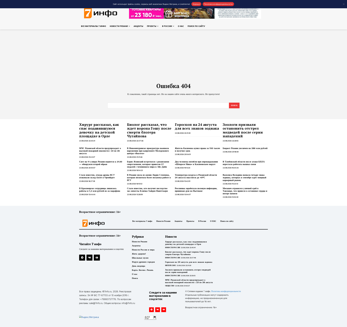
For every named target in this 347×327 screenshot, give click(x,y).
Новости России (172, 248)
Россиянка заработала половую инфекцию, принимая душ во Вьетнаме (196, 189)
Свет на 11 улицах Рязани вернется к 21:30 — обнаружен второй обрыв (100, 163)
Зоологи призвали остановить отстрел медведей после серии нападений (243, 130)
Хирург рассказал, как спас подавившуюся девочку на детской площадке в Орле (99, 130)
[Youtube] (97, 258)
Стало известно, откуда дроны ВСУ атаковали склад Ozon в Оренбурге (97, 176)
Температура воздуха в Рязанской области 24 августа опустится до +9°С (196, 176)
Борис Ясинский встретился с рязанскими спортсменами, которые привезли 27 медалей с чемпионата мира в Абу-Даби (148, 164)
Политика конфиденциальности (226, 291)
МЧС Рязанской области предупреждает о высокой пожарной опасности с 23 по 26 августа (100, 151)
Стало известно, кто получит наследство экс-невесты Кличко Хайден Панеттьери (147, 189)
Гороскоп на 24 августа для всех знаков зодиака (197, 126)
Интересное (170, 265)
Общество (169, 286)
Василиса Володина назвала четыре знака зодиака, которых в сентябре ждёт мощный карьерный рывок (244, 177)
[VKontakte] (89, 258)
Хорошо (196, 4)
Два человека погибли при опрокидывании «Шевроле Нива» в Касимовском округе (196, 163)
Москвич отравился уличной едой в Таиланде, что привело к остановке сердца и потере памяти (245, 191)
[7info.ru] (100, 13)
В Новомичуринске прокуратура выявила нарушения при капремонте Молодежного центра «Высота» (148, 151)
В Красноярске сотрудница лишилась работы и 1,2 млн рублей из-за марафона (99, 189)
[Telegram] (82, 258)
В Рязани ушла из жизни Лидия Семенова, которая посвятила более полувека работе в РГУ (149, 177)
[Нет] (343, 4)
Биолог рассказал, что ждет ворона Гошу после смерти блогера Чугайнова (149, 130)
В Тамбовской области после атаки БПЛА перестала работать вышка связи (244, 163)
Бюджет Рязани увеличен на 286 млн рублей (245, 148)
